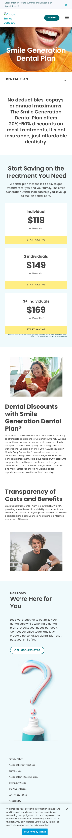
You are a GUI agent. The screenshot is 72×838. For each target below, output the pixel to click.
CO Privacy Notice (17, 788)
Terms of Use (15, 770)
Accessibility (15, 800)
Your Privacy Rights (35, 831)
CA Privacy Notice (17, 782)
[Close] (66, 809)
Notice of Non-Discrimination (23, 776)
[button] (67, 17)
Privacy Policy (16, 758)
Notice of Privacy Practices (22, 764)
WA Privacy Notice (18, 794)
